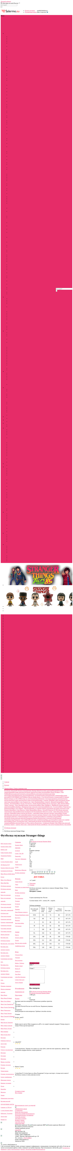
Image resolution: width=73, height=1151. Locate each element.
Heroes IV (17, 968)
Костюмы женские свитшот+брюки (13, 95)
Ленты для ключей (13, 167)
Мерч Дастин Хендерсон (7, 1007)
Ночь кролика (18, 960)
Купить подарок (30, 10)
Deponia (10, 389)
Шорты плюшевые (13, 510)
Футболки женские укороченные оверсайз (14, 64)
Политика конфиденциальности (25, 1113)
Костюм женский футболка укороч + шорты (13, 82)
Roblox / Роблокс (13, 410)
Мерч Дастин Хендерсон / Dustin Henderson (13, 219)
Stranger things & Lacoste (7, 868)
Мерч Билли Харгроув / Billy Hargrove (13, 234)
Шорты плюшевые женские (12, 657)
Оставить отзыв (34, 963)
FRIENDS (17, 848)
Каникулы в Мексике (11, 323)
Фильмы (12, 20)
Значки (10, 276)
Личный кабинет (6, 1)
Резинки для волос (13, 255)
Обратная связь (19, 1123)
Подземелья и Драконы (12, 141)
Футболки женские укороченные (14, 60)
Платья (2, 983)
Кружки (10, 258)
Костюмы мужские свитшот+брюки (13, 128)
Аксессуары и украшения (12, 157)
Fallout (10, 318)
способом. (18, 1130)
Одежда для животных (11, 181)
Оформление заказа (21, 1109)
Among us (17, 971)
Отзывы (31, 885)
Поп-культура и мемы (11, 544)
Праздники (13, 24)
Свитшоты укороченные (12, 498)
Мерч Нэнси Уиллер (14, 177)
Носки (10, 179)
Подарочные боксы (14, 452)
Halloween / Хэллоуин (11, 294)
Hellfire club (11, 40)
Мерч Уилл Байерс (6, 1001)
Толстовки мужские (14, 122)
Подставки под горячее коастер (13, 186)
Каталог (6, 785)
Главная (6, 782)
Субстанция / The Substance (13, 365)
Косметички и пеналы (12, 165)
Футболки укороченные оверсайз (12, 505)
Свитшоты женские (14, 74)
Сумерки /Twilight (13, 368)
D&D (11, 25)
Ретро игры (11, 554)
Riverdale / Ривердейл (11, 304)
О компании (19, 1110)
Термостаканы (12, 260)
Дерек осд (11, 56)
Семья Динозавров (13, 329)
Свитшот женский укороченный (13, 76)
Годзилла (17, 895)
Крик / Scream (12, 334)
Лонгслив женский (6, 907)
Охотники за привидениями (12, 336)
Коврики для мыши (14, 266)
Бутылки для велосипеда (12, 262)
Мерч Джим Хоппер (6, 1013)
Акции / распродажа (14, 292)
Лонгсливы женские (11, 71)
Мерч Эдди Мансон (6, 880)
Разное (17, 998)
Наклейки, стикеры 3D (11, 754)
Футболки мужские (14, 116)
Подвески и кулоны (14, 538)
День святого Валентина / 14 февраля (12, 135)
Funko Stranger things (10, 736)
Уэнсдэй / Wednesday (20, 859)
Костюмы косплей (13, 38)
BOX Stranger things (14, 36)
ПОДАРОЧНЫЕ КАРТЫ (12, 762)
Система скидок (20, 1122)
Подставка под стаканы (12, 456)
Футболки (11, 468)
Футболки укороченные (12, 501)
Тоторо (10, 376)
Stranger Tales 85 (13, 44)
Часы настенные (13, 200)
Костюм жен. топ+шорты (7, 943)
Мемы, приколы (13, 551)
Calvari (10, 138)
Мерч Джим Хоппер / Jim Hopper (14, 226)
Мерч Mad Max (5, 883)
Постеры (10, 188)
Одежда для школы (14, 449)
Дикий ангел (12, 315)
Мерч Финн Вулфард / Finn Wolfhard (12, 204)
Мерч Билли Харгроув (7, 1022)
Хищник (10, 352)
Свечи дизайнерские (12, 194)
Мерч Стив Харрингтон (7, 1004)
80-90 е (10, 546)
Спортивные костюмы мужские (13, 131)
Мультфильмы (9, 22)
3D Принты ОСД (13, 151)
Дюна (16, 884)
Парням (3, 27)
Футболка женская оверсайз (12, 634)
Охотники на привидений (22, 887)
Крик (16, 890)
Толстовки (11, 473)
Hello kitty (11, 418)
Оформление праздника (12, 281)
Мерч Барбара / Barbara (11, 733)
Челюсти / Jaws (12, 370)
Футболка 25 (12, 559)
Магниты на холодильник (12, 273)
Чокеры (10, 543)
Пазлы (10, 268)
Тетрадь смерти (12, 374)
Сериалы (6, 20)
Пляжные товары (13, 184)
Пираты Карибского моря (22, 915)
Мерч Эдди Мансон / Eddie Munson (14, 50)
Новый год (11, 425)
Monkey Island (12, 394)
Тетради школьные (13, 429)
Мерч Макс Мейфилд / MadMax (14, 53)
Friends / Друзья (12, 298)
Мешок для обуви (5, 1062)
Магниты (11, 447)
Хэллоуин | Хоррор (14, 426)
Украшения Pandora (14, 198)
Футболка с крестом (14, 560)
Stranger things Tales (6, 846)
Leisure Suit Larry (13, 402)
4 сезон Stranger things (10, 683)
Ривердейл (18, 856)
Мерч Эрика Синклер (6, 1025)
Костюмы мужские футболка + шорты (13, 124)
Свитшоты (11, 471)
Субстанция (18, 926)
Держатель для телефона (12, 160)
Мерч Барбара (4, 1031)
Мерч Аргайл (12, 216)
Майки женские (13, 174)
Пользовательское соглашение (24, 1115)
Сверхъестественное (14, 328)
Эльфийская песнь (13, 378)
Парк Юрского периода (12, 339)
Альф (16, 861)
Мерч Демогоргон (5, 1010)
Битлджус (11, 347)
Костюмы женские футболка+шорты (13, 86)
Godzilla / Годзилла (13, 358)
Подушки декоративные (12, 278)
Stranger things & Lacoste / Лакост (13, 113)
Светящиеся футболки (11, 191)
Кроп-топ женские (6, 895)
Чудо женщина (12, 357)
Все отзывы (18, 1093)
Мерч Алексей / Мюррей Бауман (13, 229)
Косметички (11, 442)
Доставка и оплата (20, 1118)
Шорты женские (13, 111)
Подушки (3, 1056)
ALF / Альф (11, 313)
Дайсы (10, 465)
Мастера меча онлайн (12, 382)
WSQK (10, 41)
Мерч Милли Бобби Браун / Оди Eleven (14, 47)
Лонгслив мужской (6, 916)
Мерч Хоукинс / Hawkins (13, 252)
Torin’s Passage (12, 408)
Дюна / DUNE (12, 332)
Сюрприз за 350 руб (14, 287)
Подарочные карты (31, 12)
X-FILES (17, 850)
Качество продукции (21, 1112)
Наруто (10, 373)
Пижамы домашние (14, 106)
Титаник (17, 901)
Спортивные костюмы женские (13, 102)
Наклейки (3, 1089)
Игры (2, 22)
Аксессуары (4, 1116)
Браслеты (11, 535)
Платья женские (13, 104)
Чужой (10, 353)
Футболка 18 (12, 557)
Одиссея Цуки (12, 395)
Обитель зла (11, 363)
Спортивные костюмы (12, 477)
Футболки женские (14, 57)
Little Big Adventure (14, 407)
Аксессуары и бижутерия (12, 533)
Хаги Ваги (18, 974)
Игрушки (11, 163)
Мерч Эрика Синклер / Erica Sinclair (13, 238)
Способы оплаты (20, 1117)
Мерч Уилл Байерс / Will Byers (13, 718)
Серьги (10, 539)
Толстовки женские (14, 78)
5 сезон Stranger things (10, 765)
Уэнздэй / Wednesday (11, 309)
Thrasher (10, 547)
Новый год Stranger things (12, 678)
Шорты (10, 509)
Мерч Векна (4, 995)
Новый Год (4, 1119)
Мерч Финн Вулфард (6, 998)
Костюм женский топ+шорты (13, 89)
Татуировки (11, 197)
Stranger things (19, 845)
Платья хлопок (12, 493)
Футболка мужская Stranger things (39, 993)
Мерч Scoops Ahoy (13, 245)
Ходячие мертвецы (13, 316)
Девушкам (16, 25)
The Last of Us (12, 415)
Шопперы (11, 250)
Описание (32, 883)
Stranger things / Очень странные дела (11, 34)
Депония (17, 957)
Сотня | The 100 (19, 853)
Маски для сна (12, 175)
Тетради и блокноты (14, 264)
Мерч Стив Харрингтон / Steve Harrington (14, 213)
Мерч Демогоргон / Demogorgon (14, 223)
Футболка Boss (12, 556)
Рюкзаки (10, 256)
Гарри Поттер (12, 355)
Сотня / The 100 (13, 302)
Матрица (10, 350)
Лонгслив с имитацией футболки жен (12, 148)
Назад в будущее (13, 361)
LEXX (16, 867)
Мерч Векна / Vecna (14, 201)
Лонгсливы (11, 470)
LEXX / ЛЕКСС (13, 311)
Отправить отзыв (34, 984)
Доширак (11, 549)
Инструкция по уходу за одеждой (25, 1105)
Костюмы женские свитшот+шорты (13, 92)
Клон (9, 326)
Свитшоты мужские (14, 120)
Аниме (17, 20)
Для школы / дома (9, 428)
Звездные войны (13, 360)
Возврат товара (19, 1120)
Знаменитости (5, 24)
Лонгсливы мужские (11, 118)
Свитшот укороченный (7, 922)
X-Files (10, 300)
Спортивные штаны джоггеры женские (14, 98)
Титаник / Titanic (13, 349)
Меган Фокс (11, 421)
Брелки (10, 536)
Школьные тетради (6, 1080)
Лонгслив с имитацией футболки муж (12, 170)
